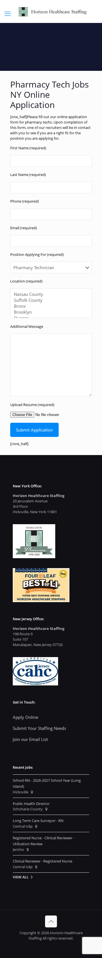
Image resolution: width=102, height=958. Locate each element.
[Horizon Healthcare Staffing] (51, 11)
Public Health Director (31, 803)
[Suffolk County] (48, 300)
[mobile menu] (7, 13)
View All (21, 877)
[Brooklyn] (48, 312)
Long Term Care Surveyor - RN (38, 820)
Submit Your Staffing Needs (39, 728)
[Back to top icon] (51, 921)
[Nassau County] (48, 294)
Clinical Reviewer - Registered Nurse (42, 861)
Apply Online (25, 717)
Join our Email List (30, 739)
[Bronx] (48, 306)
